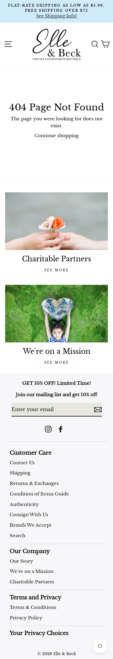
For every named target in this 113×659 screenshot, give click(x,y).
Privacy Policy (26, 618)
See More (56, 270)
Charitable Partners (32, 582)
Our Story (21, 561)
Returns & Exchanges (34, 483)
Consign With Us (29, 514)
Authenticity (24, 504)
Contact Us (22, 462)
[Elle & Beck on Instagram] (48, 429)
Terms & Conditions (33, 607)
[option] (56, 11)
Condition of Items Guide (39, 494)
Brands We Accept (31, 525)
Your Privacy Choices (39, 633)
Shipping (20, 473)
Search (17, 535)
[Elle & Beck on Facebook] (60, 429)
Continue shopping (56, 135)
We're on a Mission (31, 571)
